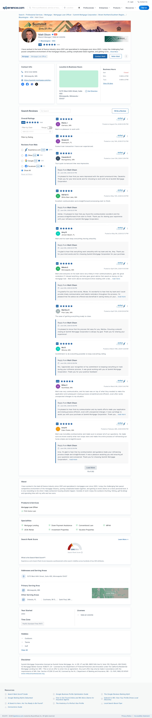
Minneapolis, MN (31, 76)
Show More (114, 52)
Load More (90, 468)
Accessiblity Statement (142, 716)
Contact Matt (100, 56)
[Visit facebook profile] (27, 84)
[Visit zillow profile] (22, 84)
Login (131, 2)
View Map (110, 593)
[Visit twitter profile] (36, 84)
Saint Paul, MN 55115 (67, 599)
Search (21, 15)
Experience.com (18, 716)
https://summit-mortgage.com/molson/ (38, 80)
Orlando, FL (31, 599)
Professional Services (34, 15)
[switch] (49, 127)
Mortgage (48, 15)
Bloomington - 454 (26, 17)
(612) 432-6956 (31, 72)
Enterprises (103, 8)
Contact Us (143, 2)
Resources (130, 8)
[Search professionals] (79, 8)
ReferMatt (116, 56)
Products (116, 8)
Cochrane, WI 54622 (51, 599)
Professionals (88, 8)
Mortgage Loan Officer (62, 15)
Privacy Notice (126, 716)
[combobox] (46, 7)
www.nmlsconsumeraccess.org (32, 673)
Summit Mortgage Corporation (85, 15)
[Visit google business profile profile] (32, 84)
